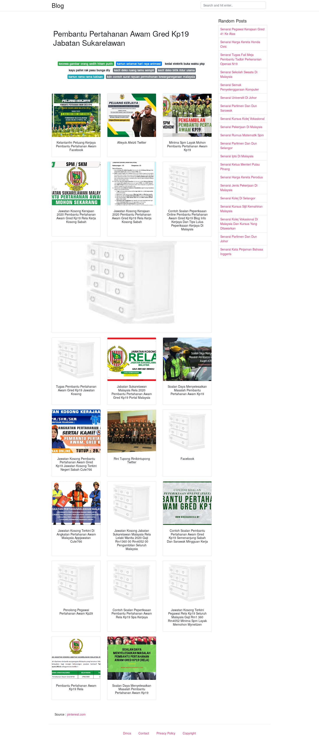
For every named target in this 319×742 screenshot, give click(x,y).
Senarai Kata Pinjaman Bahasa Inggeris (241, 251)
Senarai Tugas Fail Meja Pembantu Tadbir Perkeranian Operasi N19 (240, 59)
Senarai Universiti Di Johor (238, 97)
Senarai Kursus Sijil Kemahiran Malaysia (241, 208)
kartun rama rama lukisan (86, 77)
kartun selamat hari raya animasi (139, 64)
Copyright (189, 733)
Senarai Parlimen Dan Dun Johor (238, 238)
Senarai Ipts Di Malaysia (236, 156)
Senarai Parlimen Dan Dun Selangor (238, 145)
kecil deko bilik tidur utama (176, 70)
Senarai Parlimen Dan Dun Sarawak (238, 108)
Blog (58, 5)
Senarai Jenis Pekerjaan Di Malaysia (238, 187)
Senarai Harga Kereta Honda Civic (240, 44)
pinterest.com (76, 714)
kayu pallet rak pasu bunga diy (89, 70)
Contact (143, 733)
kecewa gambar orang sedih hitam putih (86, 64)
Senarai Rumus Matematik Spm (242, 135)
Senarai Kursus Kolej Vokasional (242, 118)
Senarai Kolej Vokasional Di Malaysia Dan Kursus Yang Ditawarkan (239, 223)
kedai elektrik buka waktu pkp (185, 64)
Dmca (127, 733)
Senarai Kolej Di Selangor (237, 198)
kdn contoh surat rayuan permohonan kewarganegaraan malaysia (151, 77)
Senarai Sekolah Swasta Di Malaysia (238, 74)
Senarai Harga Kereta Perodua (241, 177)
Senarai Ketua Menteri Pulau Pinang (240, 166)
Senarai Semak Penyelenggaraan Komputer (239, 87)
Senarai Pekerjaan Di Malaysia (241, 127)
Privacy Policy (165, 733)
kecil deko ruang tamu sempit (134, 70)
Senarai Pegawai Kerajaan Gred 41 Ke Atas (242, 31)
